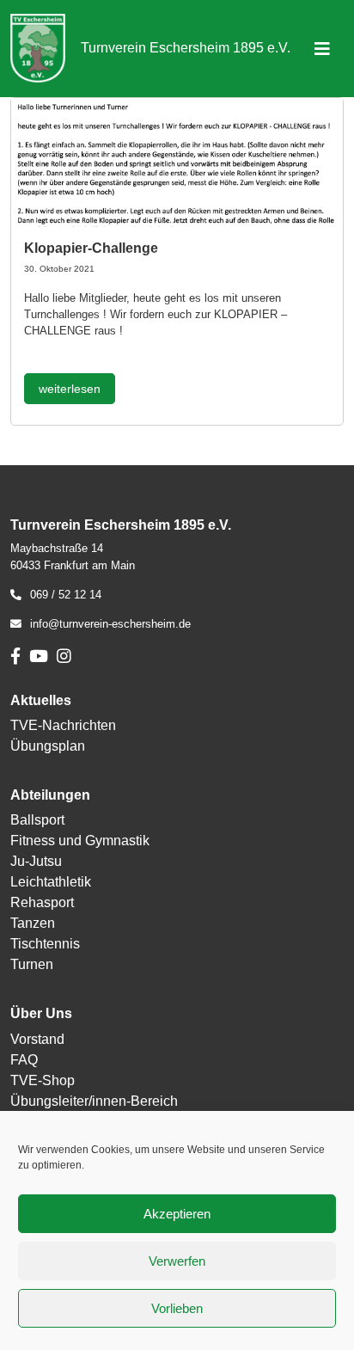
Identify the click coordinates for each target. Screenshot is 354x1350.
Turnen (31, 964)
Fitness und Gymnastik (80, 840)
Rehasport (42, 902)
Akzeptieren (177, 1213)
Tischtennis (45, 943)
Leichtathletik (50, 881)
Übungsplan (47, 746)
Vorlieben (177, 1308)
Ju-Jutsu (36, 861)
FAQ (24, 1059)
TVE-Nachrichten (63, 725)
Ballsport (37, 820)
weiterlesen (70, 389)
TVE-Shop (42, 1080)
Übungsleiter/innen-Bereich (94, 1101)
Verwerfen (177, 1261)
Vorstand (37, 1039)
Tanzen (32, 923)
